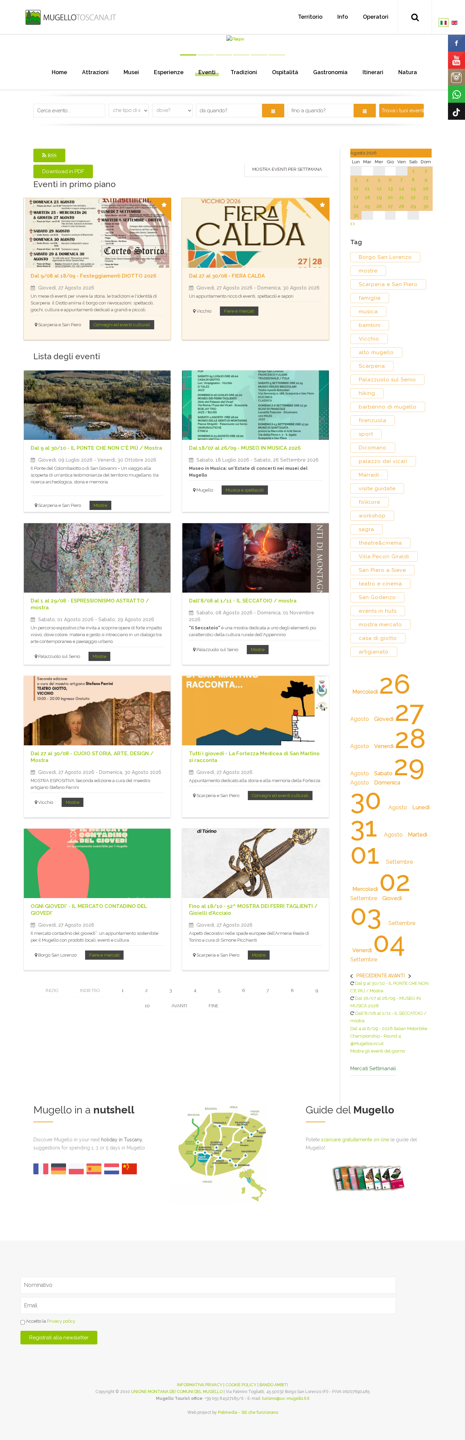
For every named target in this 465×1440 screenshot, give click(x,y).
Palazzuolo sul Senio (387, 380)
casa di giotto (378, 638)
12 (379, 188)
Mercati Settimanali (373, 1069)
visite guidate (377, 488)
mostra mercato (380, 625)
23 (425, 197)
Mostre (100, 505)
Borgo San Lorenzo (385, 257)
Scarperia (372, 366)
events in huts (378, 611)
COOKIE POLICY (240, 1385)
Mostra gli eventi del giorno (377, 1051)
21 (401, 197)
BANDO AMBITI (273, 1385)
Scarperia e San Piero (388, 284)
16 (426, 188)
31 (356, 215)
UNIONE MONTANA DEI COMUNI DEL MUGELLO (177, 1391)
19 (379, 197)
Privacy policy (61, 1321)
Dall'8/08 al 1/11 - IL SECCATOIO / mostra (242, 601)
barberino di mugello (388, 407)
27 (390, 206)
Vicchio (369, 339)
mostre (368, 271)
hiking (367, 393)
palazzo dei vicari (383, 461)
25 (367, 206)
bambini (370, 325)
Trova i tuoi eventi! (402, 110)
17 (356, 197)
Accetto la (50, 1321)
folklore (369, 502)
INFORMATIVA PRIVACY (199, 1385)
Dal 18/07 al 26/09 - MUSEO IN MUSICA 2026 (245, 448)
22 (413, 197)
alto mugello (376, 352)
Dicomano (373, 448)
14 (401, 188)
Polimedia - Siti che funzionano (248, 1412)
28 (401, 206)
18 (367, 197)
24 (355, 206)
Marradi (369, 475)
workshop (372, 516)
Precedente (371, 975)
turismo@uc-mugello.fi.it (285, 1398)
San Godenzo (377, 597)
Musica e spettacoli (245, 490)
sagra (366, 529)
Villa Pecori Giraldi (384, 556)
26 (379, 206)
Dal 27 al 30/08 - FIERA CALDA (227, 276)
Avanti (179, 1005)
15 (413, 188)
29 (413, 206)
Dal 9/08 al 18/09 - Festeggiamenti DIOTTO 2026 (93, 276)
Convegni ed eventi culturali (122, 324)
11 (367, 188)
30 (426, 206)
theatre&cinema (380, 543)
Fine (214, 1005)
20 (390, 197)
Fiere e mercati (239, 311)
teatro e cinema (380, 584)
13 (390, 188)
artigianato (374, 652)
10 (147, 1005)
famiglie (370, 298)
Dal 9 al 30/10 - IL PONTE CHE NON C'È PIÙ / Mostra (96, 448)
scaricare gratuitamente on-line (355, 1139)
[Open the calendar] (273, 110)
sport (366, 434)
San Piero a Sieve (382, 570)
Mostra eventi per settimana (287, 169)
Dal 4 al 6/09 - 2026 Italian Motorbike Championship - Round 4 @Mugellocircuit (388, 1036)
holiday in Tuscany (121, 1139)
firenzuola (372, 420)
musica (368, 312)
